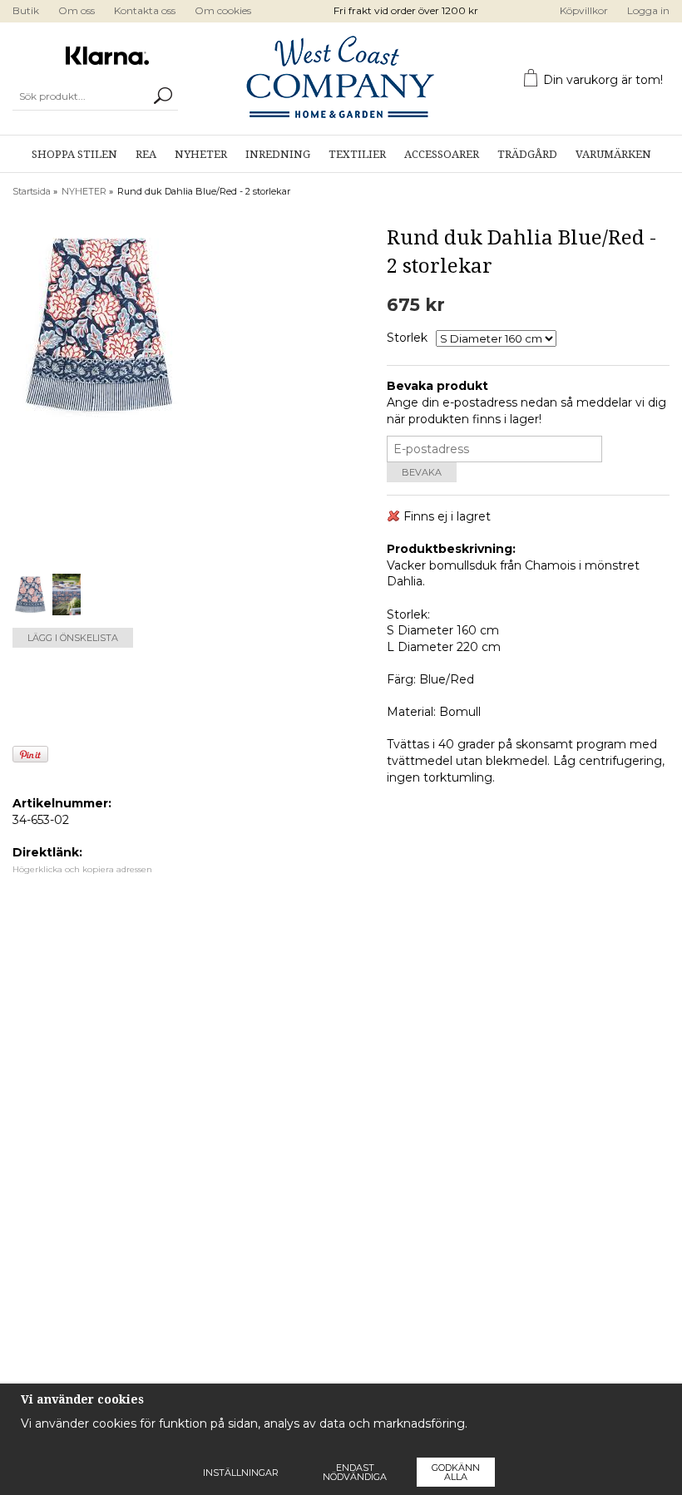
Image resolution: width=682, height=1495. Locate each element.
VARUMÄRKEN (613, 154)
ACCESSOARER (441, 154)
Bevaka (422, 472)
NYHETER (201, 154)
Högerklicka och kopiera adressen (82, 869)
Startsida (31, 191)
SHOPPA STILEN (74, 154)
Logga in (648, 10)
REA (146, 154)
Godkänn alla (456, 1472)
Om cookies (223, 10)
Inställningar (241, 1472)
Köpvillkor (584, 10)
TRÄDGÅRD (527, 154)
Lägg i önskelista (72, 638)
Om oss (76, 10)
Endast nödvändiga (355, 1472)
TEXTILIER (357, 154)
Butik (25, 10)
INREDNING (277, 154)
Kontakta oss (144, 10)
